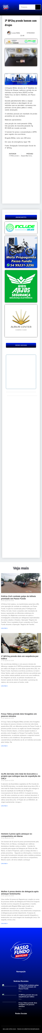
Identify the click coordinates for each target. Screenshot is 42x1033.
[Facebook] (17, 351)
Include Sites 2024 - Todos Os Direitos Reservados (21, 1029)
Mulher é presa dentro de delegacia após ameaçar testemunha (20, 892)
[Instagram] (21, 351)
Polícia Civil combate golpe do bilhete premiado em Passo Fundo (18, 597)
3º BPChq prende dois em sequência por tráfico (28, 996)
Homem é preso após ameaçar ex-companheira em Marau (16, 835)
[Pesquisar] (38, 7)
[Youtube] (24, 351)
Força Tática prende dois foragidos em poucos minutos (28, 1004)
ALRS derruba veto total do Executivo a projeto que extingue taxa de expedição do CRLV (20, 776)
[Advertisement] (21, 180)
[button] (15, 7)
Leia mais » (4, 628)
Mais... (20, 991)
